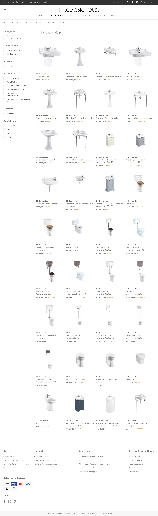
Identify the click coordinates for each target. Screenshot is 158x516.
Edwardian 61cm (132, 77)
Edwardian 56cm (42, 77)
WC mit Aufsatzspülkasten (19, 86)
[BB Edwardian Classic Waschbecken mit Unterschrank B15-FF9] (140, 140)
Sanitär (29, 23)
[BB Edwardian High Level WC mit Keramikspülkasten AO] (110, 316)
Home (5, 23)
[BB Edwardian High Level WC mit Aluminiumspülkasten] (140, 316)
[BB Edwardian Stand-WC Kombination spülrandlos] (50, 228)
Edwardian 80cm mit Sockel (107, 118)
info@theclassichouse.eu (45, 460)
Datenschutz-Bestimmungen (91, 456)
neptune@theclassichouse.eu (47, 464)
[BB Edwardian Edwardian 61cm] (140, 57)
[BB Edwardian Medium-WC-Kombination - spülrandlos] (50, 316)
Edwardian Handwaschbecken (48, 204)
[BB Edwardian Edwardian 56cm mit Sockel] (80, 57)
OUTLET (115, 16)
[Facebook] (4, 501)
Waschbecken (13, 36)
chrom (11, 126)
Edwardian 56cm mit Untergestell (109, 77)
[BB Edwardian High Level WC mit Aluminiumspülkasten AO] (50, 359)
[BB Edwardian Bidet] (50, 403)
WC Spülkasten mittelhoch (19, 89)
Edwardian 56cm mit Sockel (77, 77)
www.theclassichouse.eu (45, 468)
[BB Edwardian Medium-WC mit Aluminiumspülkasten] (140, 272)
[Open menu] (5, 9)
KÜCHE (42, 16)
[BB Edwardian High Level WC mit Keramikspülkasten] (80, 316)
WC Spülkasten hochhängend (19, 100)
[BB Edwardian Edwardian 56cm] (50, 57)
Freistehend (13, 78)
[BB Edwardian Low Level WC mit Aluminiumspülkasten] (50, 272)
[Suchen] (127, 2)
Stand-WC (130, 204)
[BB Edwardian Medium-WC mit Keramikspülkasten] (110, 272)
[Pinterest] (15, 501)
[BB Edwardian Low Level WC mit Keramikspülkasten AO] (140, 228)
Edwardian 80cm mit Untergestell (139, 118)
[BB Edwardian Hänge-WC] (140, 359)
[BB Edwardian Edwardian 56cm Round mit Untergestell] (140, 403)
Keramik (11, 114)
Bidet (37, 423)
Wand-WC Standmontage (76, 379)
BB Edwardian (66, 23)
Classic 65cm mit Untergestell (78, 160)
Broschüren (134, 472)
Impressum (84, 460)
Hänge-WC (131, 379)
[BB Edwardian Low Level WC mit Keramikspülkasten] (110, 228)
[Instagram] (9, 501)
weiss (11, 66)
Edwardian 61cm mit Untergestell (79, 118)
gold (10, 137)
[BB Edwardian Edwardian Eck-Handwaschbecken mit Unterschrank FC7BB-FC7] (110, 403)
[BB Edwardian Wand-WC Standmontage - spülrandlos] (110, 359)
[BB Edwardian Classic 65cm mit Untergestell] (80, 140)
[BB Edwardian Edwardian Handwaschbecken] (50, 184)
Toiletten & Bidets (14, 39)
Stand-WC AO (72, 248)
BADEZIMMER (57, 16)
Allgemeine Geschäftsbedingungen (94, 464)
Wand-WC (12, 82)
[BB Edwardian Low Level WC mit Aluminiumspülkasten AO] (80, 272)
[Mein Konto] (132, 2)
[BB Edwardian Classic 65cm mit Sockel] (50, 140)
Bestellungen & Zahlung (89, 468)
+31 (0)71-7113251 (41, 456)
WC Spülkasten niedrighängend (14, 94)
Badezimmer (17, 23)
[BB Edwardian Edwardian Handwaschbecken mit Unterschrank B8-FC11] (110, 184)
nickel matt (12, 133)
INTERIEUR (100, 16)
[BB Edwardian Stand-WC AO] (80, 228)
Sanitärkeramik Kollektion (46, 23)
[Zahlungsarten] (6, 484)
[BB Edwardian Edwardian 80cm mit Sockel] (110, 98)
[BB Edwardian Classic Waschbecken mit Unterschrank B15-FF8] (110, 140)
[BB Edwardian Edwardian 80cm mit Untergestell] (140, 98)
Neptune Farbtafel (137, 460)
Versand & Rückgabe (88, 472)
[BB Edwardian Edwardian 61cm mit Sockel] (50, 98)
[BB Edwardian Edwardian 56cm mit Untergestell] (110, 57)
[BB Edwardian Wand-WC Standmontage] (80, 359)
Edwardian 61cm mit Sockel (46, 118)
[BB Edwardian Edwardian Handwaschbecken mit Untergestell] (80, 184)
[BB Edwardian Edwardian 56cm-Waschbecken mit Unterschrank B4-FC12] (80, 403)
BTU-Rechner (135, 456)
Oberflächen (134, 468)
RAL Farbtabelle (136, 464)
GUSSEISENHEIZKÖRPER (79, 16)
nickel (10, 130)
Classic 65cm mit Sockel (45, 160)
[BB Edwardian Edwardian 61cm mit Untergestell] (80, 98)
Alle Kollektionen (14, 50)
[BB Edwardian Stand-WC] (140, 184)
